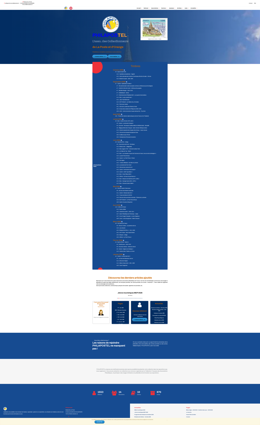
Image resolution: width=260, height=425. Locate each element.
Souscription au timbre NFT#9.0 (159, 315)
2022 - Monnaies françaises (120, 310)
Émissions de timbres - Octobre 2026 (142, 416)
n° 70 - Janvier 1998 (121, 312)
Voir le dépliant (114, 56)
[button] (117, 298)
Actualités (193, 8)
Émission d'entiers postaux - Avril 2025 (159, 310)
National (146, 8)
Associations (154, 8)
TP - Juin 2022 (121, 307)
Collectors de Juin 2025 (159, 322)
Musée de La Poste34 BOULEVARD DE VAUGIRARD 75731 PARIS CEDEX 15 (27, 3)
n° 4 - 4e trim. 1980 (120, 321)
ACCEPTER (99, 421)
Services (163, 8)
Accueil (139, 8)
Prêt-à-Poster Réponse (159, 317)
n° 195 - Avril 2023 (120, 314)
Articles (158, 394)
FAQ (255, 3)
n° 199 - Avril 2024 (120, 317)
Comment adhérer (99, 56)
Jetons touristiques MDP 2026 (141, 412)
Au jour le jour (101, 306)
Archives (179, 8)
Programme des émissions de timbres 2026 (92, 293)
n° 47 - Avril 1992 (120, 319)
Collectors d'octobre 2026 (159, 313)
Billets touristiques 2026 (139, 410)
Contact (250, 3)
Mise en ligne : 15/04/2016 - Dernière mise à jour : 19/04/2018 (199, 410)
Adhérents (100, 394)
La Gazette (188, 412)
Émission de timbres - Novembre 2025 (159, 307)
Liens (186, 8)
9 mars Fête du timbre (191, 414)
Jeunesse (171, 8)
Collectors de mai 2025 (159, 320)
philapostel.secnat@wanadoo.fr (12, 3)
